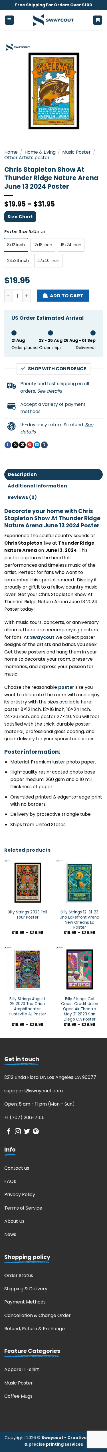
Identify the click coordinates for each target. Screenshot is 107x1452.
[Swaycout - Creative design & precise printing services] (53, 20)
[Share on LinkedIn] (37, 444)
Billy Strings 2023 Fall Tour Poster (27, 915)
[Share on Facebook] (8, 444)
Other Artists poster (27, 157)
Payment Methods (25, 1302)
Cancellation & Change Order (37, 1315)
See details (49, 391)
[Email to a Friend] (22, 444)
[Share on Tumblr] (44, 444)
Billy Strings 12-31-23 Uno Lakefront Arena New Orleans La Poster (79, 920)
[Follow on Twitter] (27, 1132)
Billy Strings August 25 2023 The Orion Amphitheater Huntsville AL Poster (27, 1006)
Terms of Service (23, 1208)
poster (66, 687)
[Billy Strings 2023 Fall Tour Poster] (27, 882)
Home (11, 152)
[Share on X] (15, 444)
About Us (14, 1221)
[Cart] (97, 20)
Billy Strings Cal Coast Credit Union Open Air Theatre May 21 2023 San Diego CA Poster (79, 1009)
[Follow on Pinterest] (36, 1132)
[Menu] (9, 20)
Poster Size (15, 232)
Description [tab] (22, 474)
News (10, 1234)
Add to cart (67, 295)
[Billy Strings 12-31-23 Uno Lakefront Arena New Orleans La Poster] (79, 882)
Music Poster (76, 152)
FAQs (10, 1181)
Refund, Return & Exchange (34, 1328)
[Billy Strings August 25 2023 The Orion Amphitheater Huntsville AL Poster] (27, 969)
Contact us (16, 1168)
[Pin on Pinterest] (30, 444)
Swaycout (42, 637)
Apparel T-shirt (21, 1369)
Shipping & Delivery (25, 1288)
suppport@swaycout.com (33, 1090)
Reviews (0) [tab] (22, 497)
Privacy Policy (19, 1194)
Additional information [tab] (37, 486)
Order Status (18, 1275)
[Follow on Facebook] (9, 1132)
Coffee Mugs (18, 1396)
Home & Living (40, 152)
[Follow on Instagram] (18, 1132)
